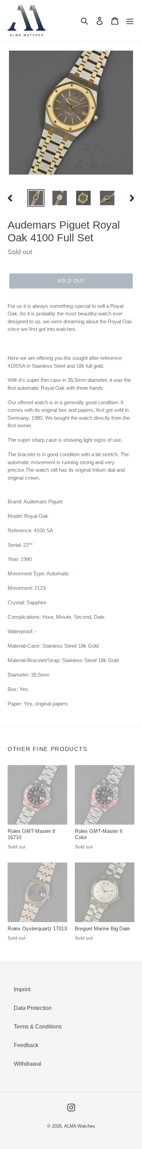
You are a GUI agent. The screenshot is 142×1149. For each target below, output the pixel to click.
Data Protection (33, 1008)
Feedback (26, 1045)
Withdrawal (27, 1064)
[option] (36, 198)
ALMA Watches (79, 1126)
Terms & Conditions (38, 1027)
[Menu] (130, 20)
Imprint (22, 989)
